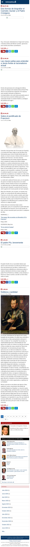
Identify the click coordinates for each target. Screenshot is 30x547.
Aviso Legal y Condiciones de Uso (17, 538)
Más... (3, 531)
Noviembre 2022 (6, 521)
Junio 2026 (5, 493)
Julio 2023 (5, 514)
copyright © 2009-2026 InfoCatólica (15, 540)
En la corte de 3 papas (7, 227)
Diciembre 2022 (6, 517)
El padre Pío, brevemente (12, 243)
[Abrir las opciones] (2, 2)
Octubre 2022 (5, 524)
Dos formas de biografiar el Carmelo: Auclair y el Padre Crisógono (13, 11)
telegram (19, 541)
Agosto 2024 (5, 504)
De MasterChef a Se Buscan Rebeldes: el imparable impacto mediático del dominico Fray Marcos (16, 444)
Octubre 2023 (5, 511)
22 (5, 419)
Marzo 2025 (5, 500)
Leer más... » (4, 48)
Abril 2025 (5, 497)
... (2, 419)
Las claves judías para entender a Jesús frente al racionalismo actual (15, 63)
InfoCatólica (10, 2)
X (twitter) (11, 541)
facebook (15, 541)
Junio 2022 (5, 528)
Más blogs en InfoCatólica (7, 482)
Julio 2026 (5, 490)
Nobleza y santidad (9, 292)
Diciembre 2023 (6, 507)
